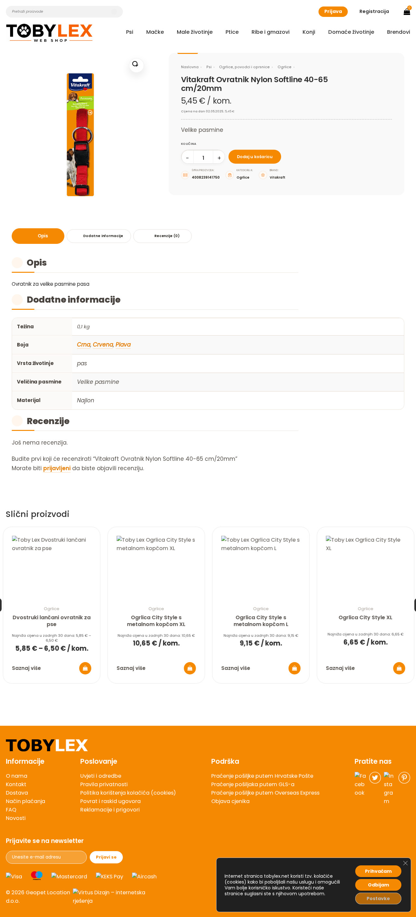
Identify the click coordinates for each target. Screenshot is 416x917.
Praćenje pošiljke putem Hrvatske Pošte (262, 776)
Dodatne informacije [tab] (103, 235)
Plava (123, 344)
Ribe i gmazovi (271, 32)
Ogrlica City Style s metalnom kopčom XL (156, 621)
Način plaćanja (25, 801)
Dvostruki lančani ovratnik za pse (51, 621)
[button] (136, 65)
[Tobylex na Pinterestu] (404, 789)
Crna (83, 344)
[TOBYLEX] (49, 32)
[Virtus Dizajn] (112, 896)
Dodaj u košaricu (255, 156)
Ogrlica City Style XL (365, 617)
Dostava (17, 793)
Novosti (16, 818)
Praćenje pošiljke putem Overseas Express (265, 793)
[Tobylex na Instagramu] (390, 789)
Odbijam (378, 885)
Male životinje (195, 32)
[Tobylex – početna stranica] (208, 745)
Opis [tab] (43, 236)
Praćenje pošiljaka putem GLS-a (252, 784)
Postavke (378, 898)
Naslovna (190, 67)
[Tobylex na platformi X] (375, 789)
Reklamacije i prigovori (110, 809)
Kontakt (16, 784)
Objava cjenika (230, 801)
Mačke (155, 32)
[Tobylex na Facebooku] (360, 789)
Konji (309, 32)
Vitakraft (277, 177)
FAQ (11, 809)
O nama (16, 776)
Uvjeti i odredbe (100, 776)
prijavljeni (57, 468)
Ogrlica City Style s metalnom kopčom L (260, 621)
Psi (129, 32)
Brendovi (398, 32)
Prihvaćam (378, 871)
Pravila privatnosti (104, 784)
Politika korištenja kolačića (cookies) (128, 793)
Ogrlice (285, 67)
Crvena (103, 344)
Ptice (232, 32)
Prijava (333, 11)
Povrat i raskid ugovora (110, 801)
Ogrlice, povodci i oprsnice (244, 67)
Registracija (374, 11)
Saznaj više (26, 668)
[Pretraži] (114, 12)
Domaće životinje (351, 32)
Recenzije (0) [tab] (167, 235)
